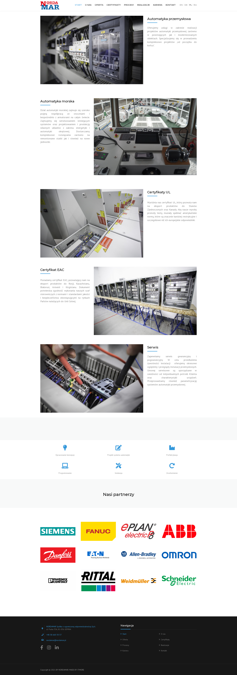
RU (195, 5)
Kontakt (171, 5)
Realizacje (143, 5)
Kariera (157, 5)
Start (78, 5)
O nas (88, 5)
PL (190, 5)
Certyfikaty (114, 5)
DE (185, 5)
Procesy (129, 5)
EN (181, 5)
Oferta (99, 5)
